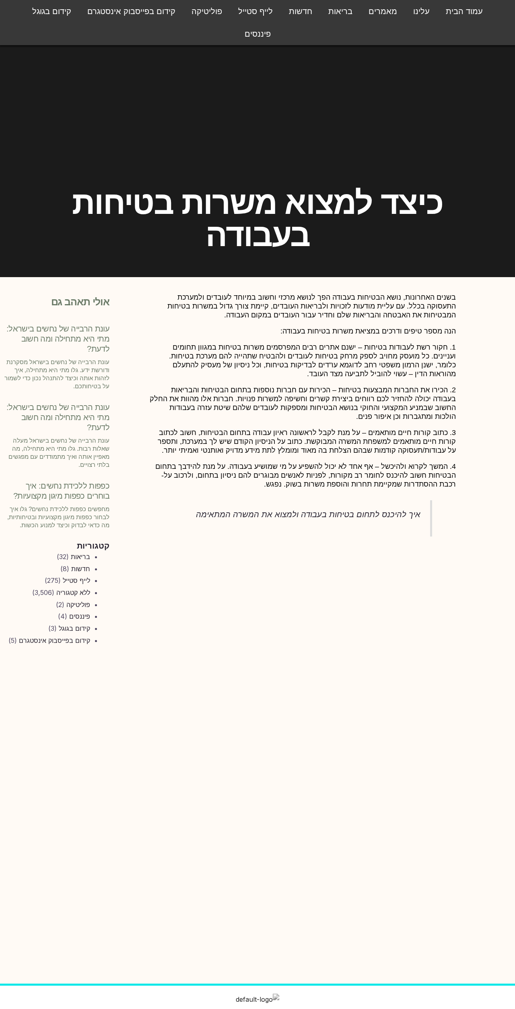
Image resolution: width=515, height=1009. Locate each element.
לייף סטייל (255, 11)
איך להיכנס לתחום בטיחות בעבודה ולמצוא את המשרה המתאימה (308, 514)
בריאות (340, 11)
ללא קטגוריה (73, 592)
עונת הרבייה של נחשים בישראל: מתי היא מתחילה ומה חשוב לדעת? (57, 338)
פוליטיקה (207, 11)
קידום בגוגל (51, 11)
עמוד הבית (464, 11)
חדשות (300, 11)
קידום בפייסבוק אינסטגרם (131, 11)
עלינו (421, 11)
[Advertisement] (55, 785)
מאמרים (383, 11)
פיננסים (258, 33)
